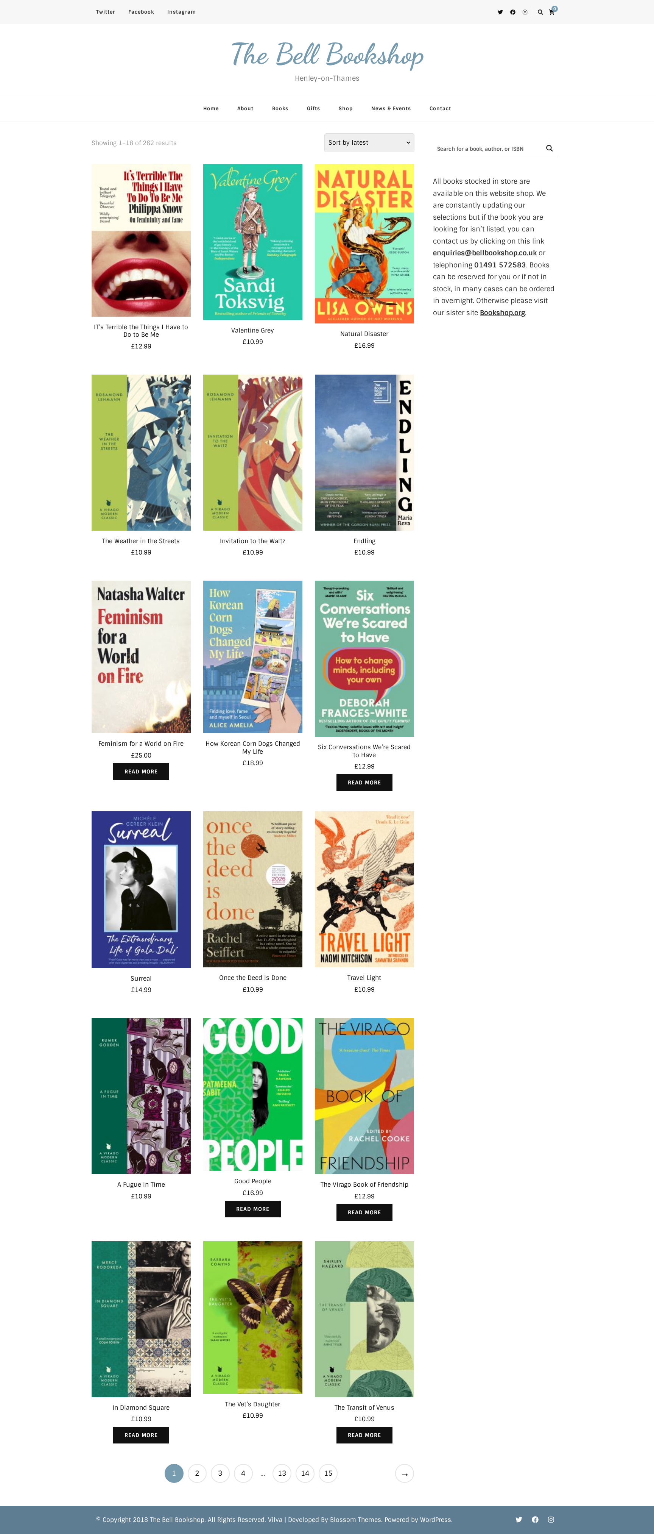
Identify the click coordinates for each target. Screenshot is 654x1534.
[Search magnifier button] (549, 148)
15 (328, 1473)
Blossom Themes (355, 1520)
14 (305, 1473)
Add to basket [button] (141, 242)
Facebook (141, 12)
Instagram (181, 12)
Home (211, 108)
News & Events (391, 108)
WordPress (435, 1520)
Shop (346, 108)
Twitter (105, 12)
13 (282, 1473)
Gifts (313, 108)
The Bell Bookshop (327, 54)
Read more (141, 771)
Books (280, 108)
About (245, 108)
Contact (440, 108)
